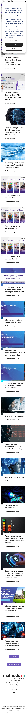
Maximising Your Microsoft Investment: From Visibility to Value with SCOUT (14, 165)
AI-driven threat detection (14, 477)
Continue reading (10, 68)
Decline (14, 48)
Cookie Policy (4, 712)
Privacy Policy (21, 712)
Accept (14, 44)
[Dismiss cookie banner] (22, 6)
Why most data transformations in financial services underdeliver (15, 353)
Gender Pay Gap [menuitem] (14, 685)
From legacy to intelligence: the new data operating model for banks (15, 385)
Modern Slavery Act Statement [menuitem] (14, 687)
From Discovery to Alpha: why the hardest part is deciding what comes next (14, 289)
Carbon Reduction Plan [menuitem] (14, 680)
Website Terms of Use (12, 712)
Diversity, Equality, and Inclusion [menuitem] (14, 682)
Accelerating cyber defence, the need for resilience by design (13, 643)
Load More (14, 656)
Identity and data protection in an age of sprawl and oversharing (13, 447)
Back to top (14, 664)
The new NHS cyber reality (14, 416)
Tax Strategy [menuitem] (14, 689)
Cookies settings (14, 40)
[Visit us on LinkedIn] (14, 692)
